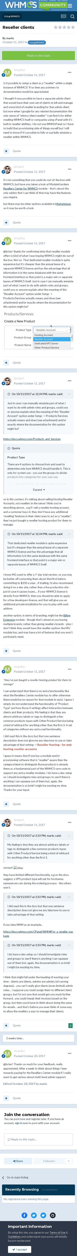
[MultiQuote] (6, 151)
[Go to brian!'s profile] (7, 169)
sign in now (21, 1123)
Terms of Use (57, 1232)
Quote (17, 151)
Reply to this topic (38, 55)
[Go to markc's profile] (7, 73)
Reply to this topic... (24, 1139)
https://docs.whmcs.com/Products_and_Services (32, 439)
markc (10, 38)
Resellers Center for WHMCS (20, 188)
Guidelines (14, 1236)
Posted (29, 75)
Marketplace (63, 203)
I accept (21, 1249)
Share (19, 1161)
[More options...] (70, 72)
